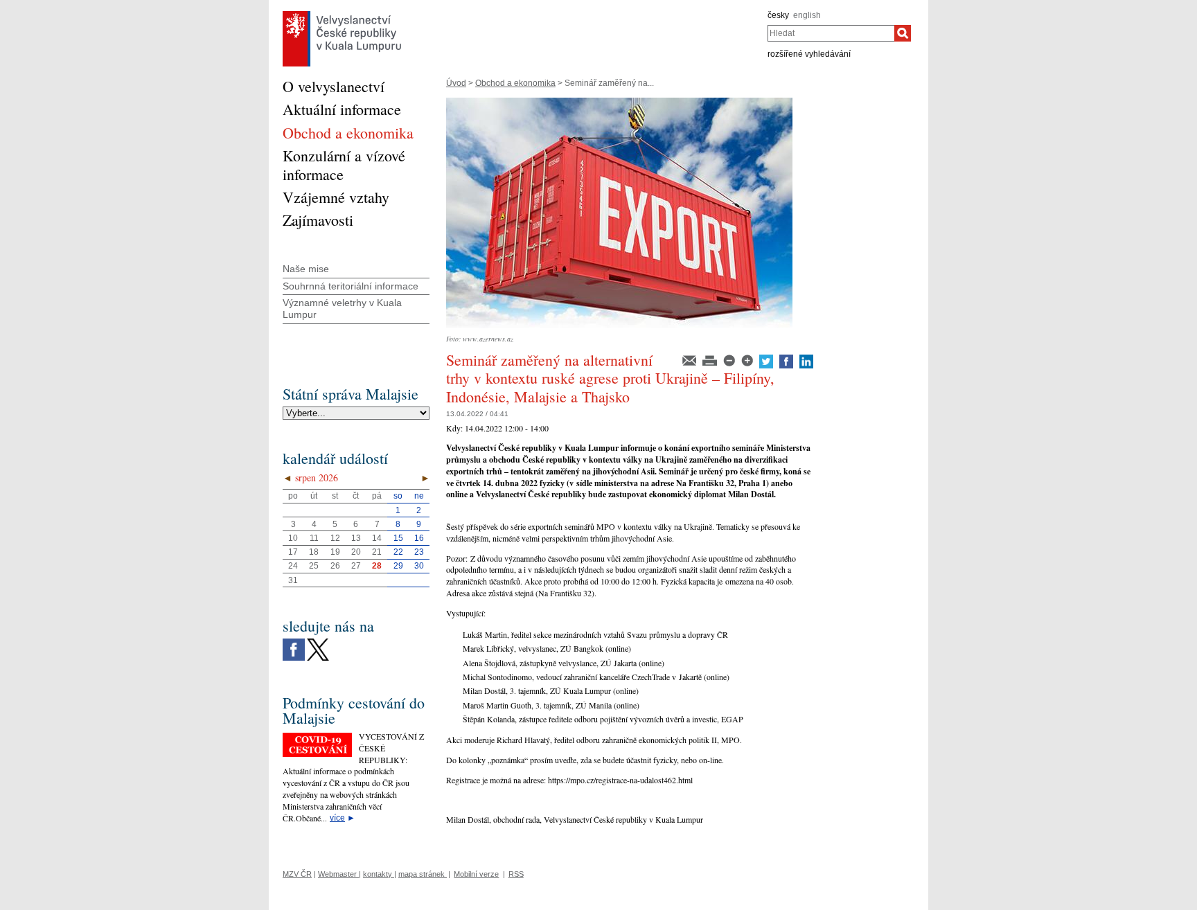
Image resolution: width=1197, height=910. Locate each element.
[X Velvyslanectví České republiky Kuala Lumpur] (318, 642)
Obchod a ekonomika (515, 83)
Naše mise (306, 268)
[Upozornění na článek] (690, 359)
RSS (516, 874)
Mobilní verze (476, 874)
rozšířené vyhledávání (809, 54)
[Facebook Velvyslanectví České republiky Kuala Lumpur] (294, 642)
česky (778, 15)
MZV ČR (297, 874)
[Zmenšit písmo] (730, 359)
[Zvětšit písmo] (748, 359)
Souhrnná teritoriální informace (350, 286)
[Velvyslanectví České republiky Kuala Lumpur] (342, 14)
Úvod (456, 83)
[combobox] (831, 33)
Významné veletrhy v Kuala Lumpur (342, 308)
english (807, 15)
